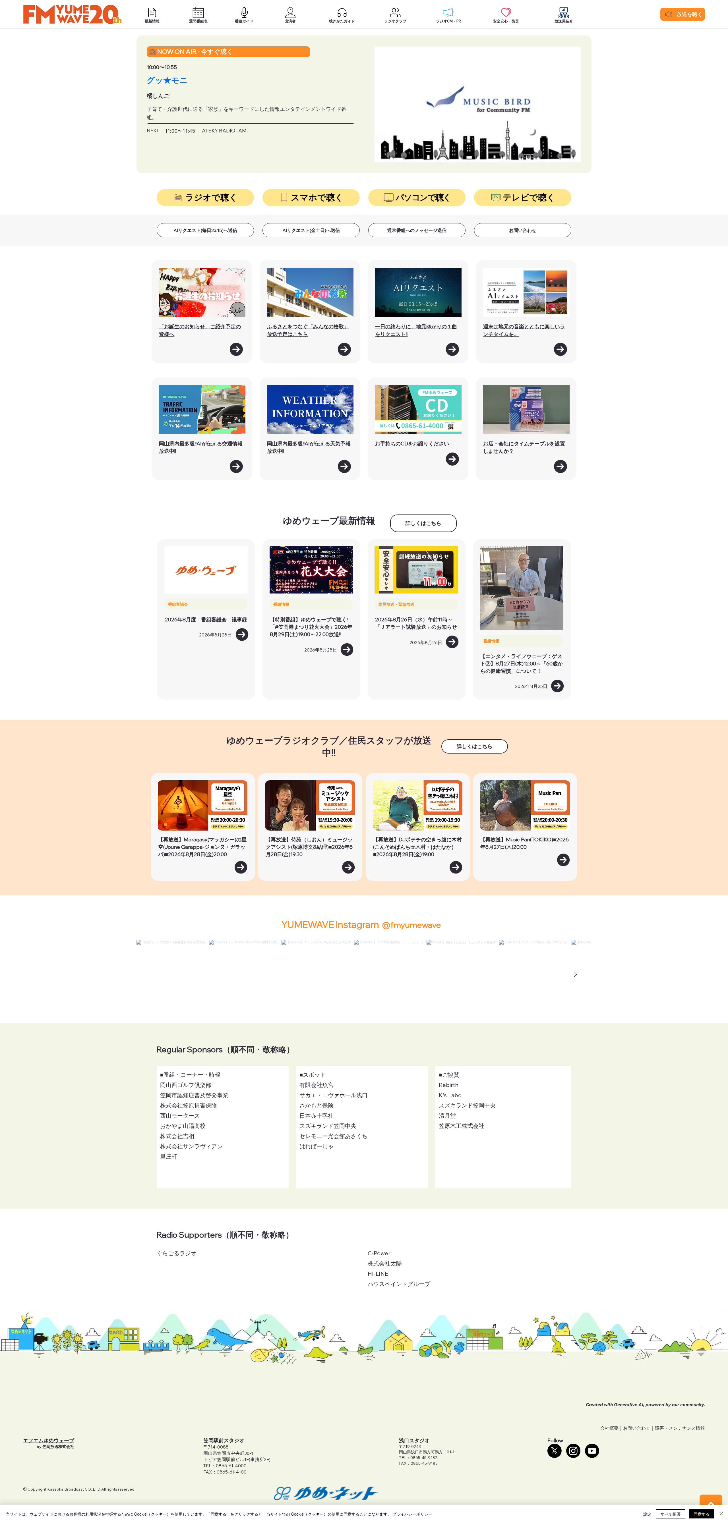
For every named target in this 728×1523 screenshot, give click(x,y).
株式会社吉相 (177, 1136)
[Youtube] (592, 1451)
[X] (554, 1451)
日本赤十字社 (316, 1115)
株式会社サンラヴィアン (191, 1146)
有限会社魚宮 (316, 1084)
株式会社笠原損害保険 (188, 1105)
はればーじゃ (316, 1146)
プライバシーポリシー (412, 1514)
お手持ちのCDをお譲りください (412, 443)
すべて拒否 (671, 1514)
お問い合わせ (636, 1428)
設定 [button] (647, 1514)
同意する (702, 1514)
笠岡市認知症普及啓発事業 (194, 1095)
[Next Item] (575, 974)
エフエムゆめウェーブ (48, 1440)
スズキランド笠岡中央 (327, 1125)
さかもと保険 (316, 1105)
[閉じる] (721, 1513)
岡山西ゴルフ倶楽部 (185, 1084)
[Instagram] (573, 1451)
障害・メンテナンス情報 (680, 1428)
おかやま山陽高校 (183, 1125)
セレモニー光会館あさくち (333, 1136)
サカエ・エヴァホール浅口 (333, 1095)
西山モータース (180, 1115)
